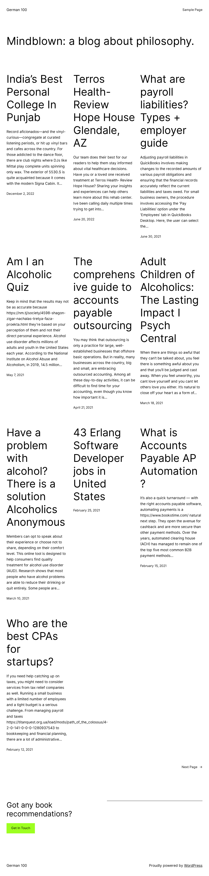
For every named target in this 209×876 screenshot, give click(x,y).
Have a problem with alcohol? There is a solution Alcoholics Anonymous (36, 477)
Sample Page (192, 10)
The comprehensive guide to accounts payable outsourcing (104, 293)
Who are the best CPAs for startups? (37, 642)
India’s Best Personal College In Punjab (35, 98)
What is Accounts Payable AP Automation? (169, 458)
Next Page (192, 767)
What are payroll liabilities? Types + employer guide (164, 111)
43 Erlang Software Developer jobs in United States (98, 464)
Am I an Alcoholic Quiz (29, 274)
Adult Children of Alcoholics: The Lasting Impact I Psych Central (169, 300)
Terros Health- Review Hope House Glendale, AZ (104, 111)
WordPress (193, 865)
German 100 (17, 10)
